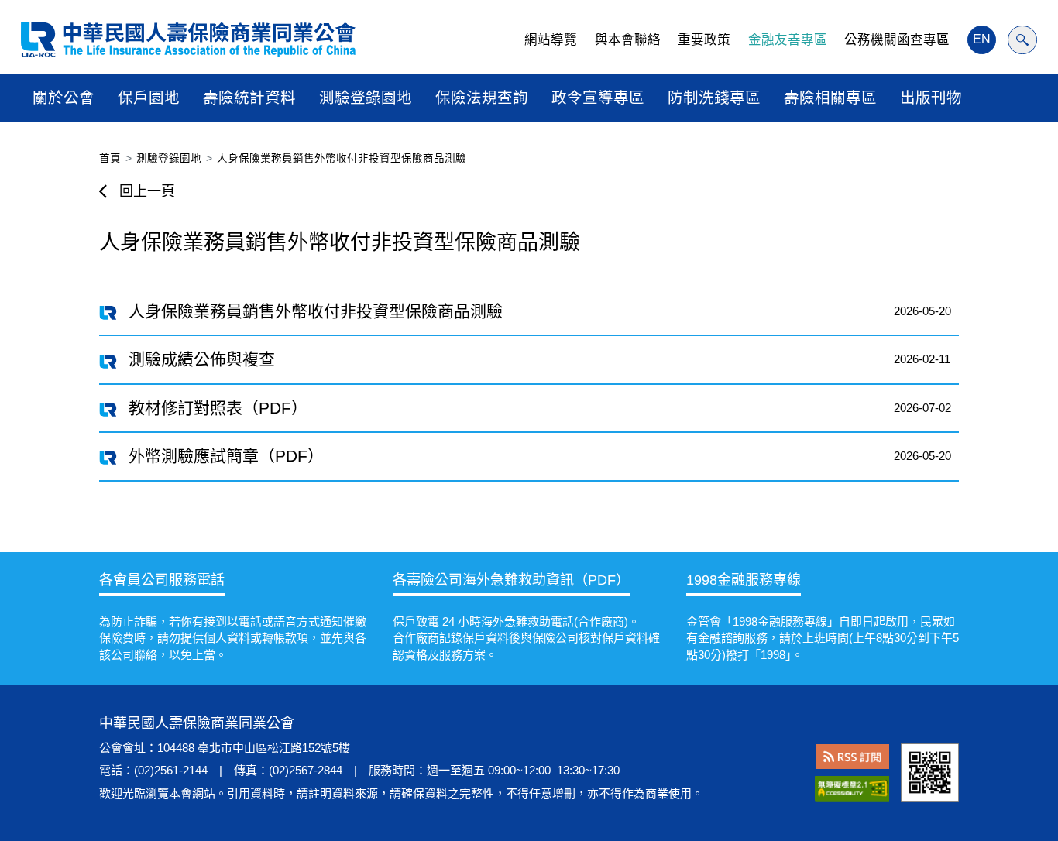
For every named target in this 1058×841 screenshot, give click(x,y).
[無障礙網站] (852, 789)
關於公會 (63, 97)
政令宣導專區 (597, 97)
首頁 (110, 158)
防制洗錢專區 (714, 97)
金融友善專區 (787, 39)
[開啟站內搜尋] (1022, 40)
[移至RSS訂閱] (852, 756)
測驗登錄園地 (365, 97)
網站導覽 (550, 39)
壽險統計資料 (249, 97)
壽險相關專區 (830, 97)
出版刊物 (931, 97)
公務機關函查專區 (897, 39)
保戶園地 (149, 97)
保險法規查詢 (481, 97)
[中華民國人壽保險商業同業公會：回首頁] (188, 39)
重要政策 (704, 39)
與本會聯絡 (628, 39)
